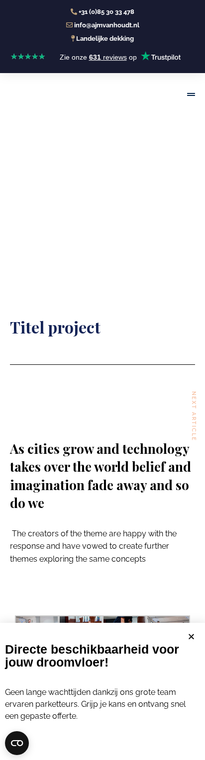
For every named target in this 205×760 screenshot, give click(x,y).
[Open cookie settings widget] (17, 743)
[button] (191, 636)
